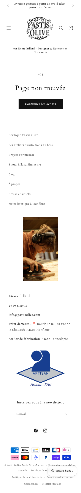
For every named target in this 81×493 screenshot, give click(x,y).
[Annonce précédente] (8, 5)
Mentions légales (51, 483)
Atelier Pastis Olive (24, 465)
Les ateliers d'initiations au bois (31, 145)
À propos (15, 184)
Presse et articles (20, 194)
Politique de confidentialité (27, 477)
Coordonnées (31, 483)
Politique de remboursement (47, 470)
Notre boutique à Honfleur (27, 204)
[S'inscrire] (65, 414)
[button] (8, 28)
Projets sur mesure (22, 155)
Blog (11, 174)
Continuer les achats (40, 104)
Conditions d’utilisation (60, 477)
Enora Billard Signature (25, 164)
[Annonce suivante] (73, 5)
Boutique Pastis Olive (23, 135)
